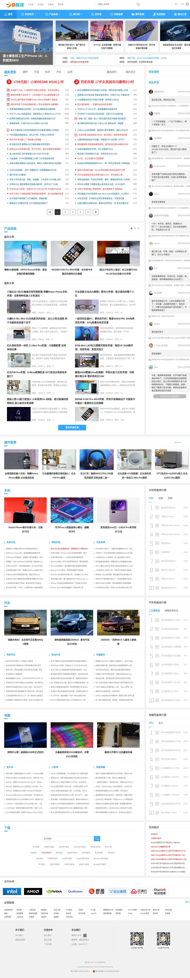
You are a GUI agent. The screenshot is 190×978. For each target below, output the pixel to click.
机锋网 (167, 913)
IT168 (130, 913)
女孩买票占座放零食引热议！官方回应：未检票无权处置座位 (104, 135)
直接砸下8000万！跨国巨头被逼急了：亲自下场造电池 (116, 661)
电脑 (7, 715)
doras (156, 194)
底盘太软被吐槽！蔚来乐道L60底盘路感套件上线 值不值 (116, 665)
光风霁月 (158, 138)
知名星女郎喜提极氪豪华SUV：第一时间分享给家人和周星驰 (103, 163)
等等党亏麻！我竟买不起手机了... (164, 316)
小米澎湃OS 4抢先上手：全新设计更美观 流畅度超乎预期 (117, 570)
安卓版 (41, 4)
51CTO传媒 (132, 910)
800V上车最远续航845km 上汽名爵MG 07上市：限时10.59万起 (74, 700)
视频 (170, 498)
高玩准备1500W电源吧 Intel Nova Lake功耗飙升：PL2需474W (104, 194)
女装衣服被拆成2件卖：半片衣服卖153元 (95, 149)
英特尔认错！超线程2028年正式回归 (25, 752)
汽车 (58, 72)
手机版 (31, 4)
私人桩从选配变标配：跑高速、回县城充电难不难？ (115, 700)
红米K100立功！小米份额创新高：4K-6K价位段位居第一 (27, 566)
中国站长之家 (145, 910)
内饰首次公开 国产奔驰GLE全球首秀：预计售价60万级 (26, 683)
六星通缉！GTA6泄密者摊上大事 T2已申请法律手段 (31, 158)
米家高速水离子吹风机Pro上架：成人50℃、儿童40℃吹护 (72, 795)
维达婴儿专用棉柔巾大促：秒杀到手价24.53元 (97, 154)
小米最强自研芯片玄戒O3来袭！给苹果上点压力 (98, 100)
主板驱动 (33, 853)
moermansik (159, 166)
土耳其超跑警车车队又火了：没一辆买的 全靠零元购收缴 (27, 696)
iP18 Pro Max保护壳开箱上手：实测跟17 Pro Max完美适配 (73, 575)
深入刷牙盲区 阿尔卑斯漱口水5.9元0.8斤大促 (29, 154)
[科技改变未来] (13, 4)
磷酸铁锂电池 (171, 610)
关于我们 (19, 935)
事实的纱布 (159, 92)
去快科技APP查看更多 (169, 396)
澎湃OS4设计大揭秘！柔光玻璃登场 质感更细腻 (113, 583)
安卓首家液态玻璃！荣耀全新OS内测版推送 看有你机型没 (117, 562)
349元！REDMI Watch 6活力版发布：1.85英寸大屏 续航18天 (118, 787)
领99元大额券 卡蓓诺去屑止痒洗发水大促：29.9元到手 (101, 184)
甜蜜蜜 (157, 113)
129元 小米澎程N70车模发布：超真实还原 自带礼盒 (115, 696)
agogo (157, 324)
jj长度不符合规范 (161, 215)
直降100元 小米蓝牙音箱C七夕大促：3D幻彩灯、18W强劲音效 (74, 782)
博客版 (61, 4)
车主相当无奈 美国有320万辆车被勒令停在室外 (29, 144)
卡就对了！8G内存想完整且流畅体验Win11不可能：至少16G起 (119, 553)
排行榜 (76, 14)
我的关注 (131, 72)
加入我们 (48, 935)
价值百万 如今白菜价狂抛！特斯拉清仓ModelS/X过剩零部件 (118, 674)
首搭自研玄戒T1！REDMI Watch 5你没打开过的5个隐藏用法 (118, 808)
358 (122, 420)
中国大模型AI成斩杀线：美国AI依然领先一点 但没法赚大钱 (102, 203)
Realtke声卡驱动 (99, 864)
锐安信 (43, 917)
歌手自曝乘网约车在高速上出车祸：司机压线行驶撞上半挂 (102, 90)
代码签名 (69, 917)
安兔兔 (56, 913)
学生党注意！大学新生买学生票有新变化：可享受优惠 (100, 198)
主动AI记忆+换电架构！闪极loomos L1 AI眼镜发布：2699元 (118, 799)
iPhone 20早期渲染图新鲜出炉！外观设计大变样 (69, 583)
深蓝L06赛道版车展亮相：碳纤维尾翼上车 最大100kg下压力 (73, 687)
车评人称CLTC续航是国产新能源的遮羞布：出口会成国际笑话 (36, 194)
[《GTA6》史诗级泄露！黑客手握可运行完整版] (106, 31)
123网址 (69, 910)
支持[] (181, 92)
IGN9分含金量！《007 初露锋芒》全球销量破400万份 (32, 170)
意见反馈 (48, 940)
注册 (182, 4)
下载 (7, 828)
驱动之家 (182, 14)
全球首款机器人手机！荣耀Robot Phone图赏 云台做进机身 (28, 570)
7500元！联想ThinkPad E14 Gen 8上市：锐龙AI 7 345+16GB (29, 782)
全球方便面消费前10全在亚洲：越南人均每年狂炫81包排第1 (35, 163)
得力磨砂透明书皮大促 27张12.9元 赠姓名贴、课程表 (100, 123)
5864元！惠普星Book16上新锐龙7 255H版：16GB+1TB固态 (28, 787)
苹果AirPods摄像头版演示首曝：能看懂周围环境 (114, 804)
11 (122, 312)
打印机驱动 (86, 853)
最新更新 (10, 72)
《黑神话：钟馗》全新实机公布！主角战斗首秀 (26, 58)
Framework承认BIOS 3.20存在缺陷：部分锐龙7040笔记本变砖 (29, 795)
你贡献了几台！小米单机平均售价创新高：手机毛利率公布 (36, 90)
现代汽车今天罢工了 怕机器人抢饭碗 (25, 139)
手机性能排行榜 (157, 490)
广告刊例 (48, 944)
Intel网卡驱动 (67, 859)
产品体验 (53, 14)
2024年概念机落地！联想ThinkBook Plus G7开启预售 (26, 812)
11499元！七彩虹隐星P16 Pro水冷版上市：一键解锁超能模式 (29, 804)
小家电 (54, 767)
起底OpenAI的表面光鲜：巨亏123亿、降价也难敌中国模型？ (35, 149)
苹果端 (51, 4)
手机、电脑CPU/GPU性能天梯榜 (84, 58)
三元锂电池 (154, 610)
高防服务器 (107, 913)
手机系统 (100, 542)
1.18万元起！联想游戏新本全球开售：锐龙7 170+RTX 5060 (28, 808)
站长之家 (57, 910)
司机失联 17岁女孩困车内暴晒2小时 (107, 82)
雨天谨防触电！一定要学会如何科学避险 (94, 104)
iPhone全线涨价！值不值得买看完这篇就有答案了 (69, 566)
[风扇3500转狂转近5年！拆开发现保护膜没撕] (141, 31)
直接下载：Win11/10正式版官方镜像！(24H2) (147, 58)
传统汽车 (11, 655)
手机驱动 (111, 853)
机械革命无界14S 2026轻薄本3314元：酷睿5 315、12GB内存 (29, 799)
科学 (47, 72)
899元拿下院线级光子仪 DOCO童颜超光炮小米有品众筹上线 (73, 808)
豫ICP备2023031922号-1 (80, 971)
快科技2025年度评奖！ (80, 62)
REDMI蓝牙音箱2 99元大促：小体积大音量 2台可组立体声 (72, 787)
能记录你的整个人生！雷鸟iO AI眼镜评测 (111, 778)
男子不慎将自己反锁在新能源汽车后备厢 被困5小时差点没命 (37, 130)
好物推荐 (118, 14)
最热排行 (112, 72)
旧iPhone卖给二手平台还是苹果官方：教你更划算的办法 (72, 562)
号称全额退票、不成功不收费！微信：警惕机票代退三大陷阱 (103, 179)
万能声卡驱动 (55, 864)
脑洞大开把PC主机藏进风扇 (118, 752)
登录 (176, 4)
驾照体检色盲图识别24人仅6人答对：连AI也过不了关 (25, 687)
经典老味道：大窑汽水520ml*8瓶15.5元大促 (28, 123)
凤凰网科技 (8, 910)
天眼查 (31, 917)
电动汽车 (55, 655)
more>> (178, 442)
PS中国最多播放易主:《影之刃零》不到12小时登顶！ (32, 135)
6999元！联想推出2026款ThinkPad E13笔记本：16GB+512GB (29, 791)
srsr (155, 268)
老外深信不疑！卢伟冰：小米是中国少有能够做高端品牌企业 (28, 588)
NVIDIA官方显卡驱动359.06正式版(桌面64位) (168, 868)
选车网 (155, 913)
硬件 (25, 72)
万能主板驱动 (46, 853)
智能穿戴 (100, 767)
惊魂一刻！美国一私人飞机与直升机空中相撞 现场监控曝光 (104, 118)
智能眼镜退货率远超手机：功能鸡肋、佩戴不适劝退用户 (116, 795)
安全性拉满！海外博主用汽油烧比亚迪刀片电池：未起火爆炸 (118, 678)
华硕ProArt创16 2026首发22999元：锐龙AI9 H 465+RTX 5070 (29, 778)
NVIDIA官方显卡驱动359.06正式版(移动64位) (168, 863)
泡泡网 (19, 910)
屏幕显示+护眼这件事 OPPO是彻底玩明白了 (28, 203)
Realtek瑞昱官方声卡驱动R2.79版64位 (165, 843)
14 (122, 393)
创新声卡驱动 (84, 864)
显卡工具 (108, 847)
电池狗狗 (160, 14)
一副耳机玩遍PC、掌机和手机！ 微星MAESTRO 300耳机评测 (119, 782)
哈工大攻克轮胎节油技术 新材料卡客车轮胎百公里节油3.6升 (118, 683)
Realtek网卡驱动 (83, 859)
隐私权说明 (20, 940)
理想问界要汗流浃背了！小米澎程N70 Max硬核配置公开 (35, 95)
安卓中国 (81, 913)
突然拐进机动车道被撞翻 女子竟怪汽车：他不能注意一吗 (27, 691)
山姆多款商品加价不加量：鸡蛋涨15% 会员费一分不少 (101, 139)
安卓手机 (11, 542)
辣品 (6, 913)
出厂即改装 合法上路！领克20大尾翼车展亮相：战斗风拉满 (73, 683)
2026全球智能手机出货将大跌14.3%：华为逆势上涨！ (100, 175)
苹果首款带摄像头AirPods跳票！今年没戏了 (112, 791)
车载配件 (100, 655)
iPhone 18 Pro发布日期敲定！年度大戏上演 (67, 588)
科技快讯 (29, 14)
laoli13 (157, 243)
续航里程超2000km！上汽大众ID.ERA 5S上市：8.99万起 (27, 678)
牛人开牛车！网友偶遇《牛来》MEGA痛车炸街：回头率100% (74, 696)
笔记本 (10, 767)
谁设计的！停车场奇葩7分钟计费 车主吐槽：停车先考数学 (27, 670)
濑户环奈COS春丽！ (18, 175)
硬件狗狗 (139, 14)
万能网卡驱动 (53, 859)
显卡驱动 (36, 847)
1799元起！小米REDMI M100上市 (38, 82)
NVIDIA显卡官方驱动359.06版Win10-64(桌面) (168, 872)
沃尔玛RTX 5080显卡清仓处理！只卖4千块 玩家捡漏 (100, 114)
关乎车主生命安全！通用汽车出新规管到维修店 (113, 670)
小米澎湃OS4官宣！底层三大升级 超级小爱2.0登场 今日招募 (118, 588)
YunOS (93, 913)
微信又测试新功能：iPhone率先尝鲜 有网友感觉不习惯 (101, 170)
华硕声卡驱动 (69, 864)
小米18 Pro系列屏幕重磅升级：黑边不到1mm (23, 575)
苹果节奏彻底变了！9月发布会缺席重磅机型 (67, 557)
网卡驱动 (59, 853)
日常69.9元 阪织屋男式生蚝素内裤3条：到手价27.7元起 (33, 184)
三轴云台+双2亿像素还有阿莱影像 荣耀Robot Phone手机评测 (29, 579)
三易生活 (20, 917)
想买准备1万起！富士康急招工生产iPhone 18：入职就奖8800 (74, 579)
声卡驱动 (41, 864)
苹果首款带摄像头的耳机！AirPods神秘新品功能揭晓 (32, 109)
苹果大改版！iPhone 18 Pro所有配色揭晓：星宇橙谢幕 (71, 553)
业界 (69, 72)
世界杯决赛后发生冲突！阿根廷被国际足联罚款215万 (32, 118)
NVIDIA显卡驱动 (80, 847)
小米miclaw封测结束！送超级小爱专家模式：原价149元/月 (102, 130)
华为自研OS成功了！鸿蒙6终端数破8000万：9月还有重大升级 (119, 549)
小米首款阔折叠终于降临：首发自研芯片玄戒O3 (23, 583)
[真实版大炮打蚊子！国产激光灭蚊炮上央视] (72, 31)
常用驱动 (154, 834)
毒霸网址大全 (108, 910)
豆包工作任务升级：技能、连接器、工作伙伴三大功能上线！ (35, 179)
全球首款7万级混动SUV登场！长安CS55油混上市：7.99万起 (28, 700)
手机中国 (168, 910)
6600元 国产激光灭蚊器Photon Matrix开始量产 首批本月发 (36, 100)
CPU (151, 498)
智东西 (68, 913)
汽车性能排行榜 (157, 602)
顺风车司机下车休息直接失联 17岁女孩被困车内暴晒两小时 (36, 104)
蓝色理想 (119, 910)
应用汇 (80, 910)
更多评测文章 (72, 427)
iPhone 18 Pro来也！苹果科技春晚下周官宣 (67, 570)
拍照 (161, 498)
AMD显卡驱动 (64, 847)
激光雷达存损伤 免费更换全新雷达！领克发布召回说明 (71, 674)
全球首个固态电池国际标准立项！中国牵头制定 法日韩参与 (73, 691)
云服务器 (7, 917)
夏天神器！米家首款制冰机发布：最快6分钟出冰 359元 (71, 799)
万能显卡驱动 (49, 847)
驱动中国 (44, 913)
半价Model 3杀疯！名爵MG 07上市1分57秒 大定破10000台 (35, 189)
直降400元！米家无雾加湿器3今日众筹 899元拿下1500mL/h (73, 778)
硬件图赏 (10, 442)
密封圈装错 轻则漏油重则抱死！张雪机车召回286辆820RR (102, 144)
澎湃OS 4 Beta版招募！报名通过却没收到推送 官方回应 (116, 575)
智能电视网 (33, 913)
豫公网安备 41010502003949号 (107, 971)
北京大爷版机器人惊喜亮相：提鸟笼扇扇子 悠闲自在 (100, 189)
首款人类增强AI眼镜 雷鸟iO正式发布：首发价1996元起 (116, 774)
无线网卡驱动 (72, 853)
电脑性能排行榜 (157, 715)
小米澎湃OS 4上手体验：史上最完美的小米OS (113, 557)
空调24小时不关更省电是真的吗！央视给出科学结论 (70, 804)
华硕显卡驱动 (95, 847)
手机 (36, 72)
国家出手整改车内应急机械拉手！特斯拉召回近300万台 (71, 678)
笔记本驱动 (99, 853)
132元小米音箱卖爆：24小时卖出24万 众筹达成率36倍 (71, 774)
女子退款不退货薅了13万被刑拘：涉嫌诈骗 (28, 198)
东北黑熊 (158, 293)
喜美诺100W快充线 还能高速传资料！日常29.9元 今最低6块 (103, 95)
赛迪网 (43, 910)
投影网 (118, 913)
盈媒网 (56, 917)
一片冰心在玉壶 (161, 345)
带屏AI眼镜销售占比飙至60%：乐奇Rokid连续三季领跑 (116, 812)
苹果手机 (55, 542)
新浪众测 (156, 910)
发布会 (98, 14)
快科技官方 (84, 940)
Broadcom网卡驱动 (101, 859)
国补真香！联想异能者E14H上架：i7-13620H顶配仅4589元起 (29, 774)
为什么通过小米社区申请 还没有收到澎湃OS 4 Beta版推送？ (118, 566)
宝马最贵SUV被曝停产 (14, 674)
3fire (156, 367)
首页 (10, 14)
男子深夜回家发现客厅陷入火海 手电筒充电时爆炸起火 (71, 812)
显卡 (161, 723)
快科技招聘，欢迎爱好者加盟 (140, 62)
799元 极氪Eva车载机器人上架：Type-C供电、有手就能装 (117, 687)
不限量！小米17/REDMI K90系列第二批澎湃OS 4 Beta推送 (28, 562)
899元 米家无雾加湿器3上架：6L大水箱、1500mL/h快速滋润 (73, 791)
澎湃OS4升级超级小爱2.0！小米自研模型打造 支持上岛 (116, 579)
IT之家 (93, 910)
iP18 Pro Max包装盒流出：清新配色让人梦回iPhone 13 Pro (35, 114)
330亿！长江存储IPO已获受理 (90, 158)
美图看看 (20, 913)
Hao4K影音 (144, 913)
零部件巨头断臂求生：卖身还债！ (108, 691)
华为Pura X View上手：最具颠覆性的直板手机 (97, 109)
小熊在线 (32, 910)
